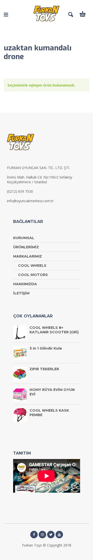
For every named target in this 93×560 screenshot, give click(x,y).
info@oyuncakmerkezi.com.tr (30, 200)
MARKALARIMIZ (27, 256)
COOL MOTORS (33, 275)
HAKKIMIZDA (25, 284)
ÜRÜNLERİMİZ (26, 247)
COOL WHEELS (32, 265)
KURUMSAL (23, 238)
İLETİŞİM (21, 293)
